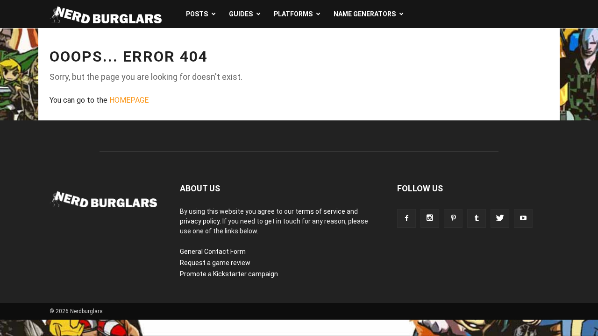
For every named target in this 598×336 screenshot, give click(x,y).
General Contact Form (213, 251)
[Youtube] (523, 218)
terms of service (320, 211)
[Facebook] (406, 218)
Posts (197, 14)
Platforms (293, 14)
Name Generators (365, 14)
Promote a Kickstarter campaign (229, 274)
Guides (241, 14)
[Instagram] (429, 218)
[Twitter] (500, 218)
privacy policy (200, 221)
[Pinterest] (453, 218)
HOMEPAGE (129, 100)
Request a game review (215, 262)
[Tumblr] (476, 218)
